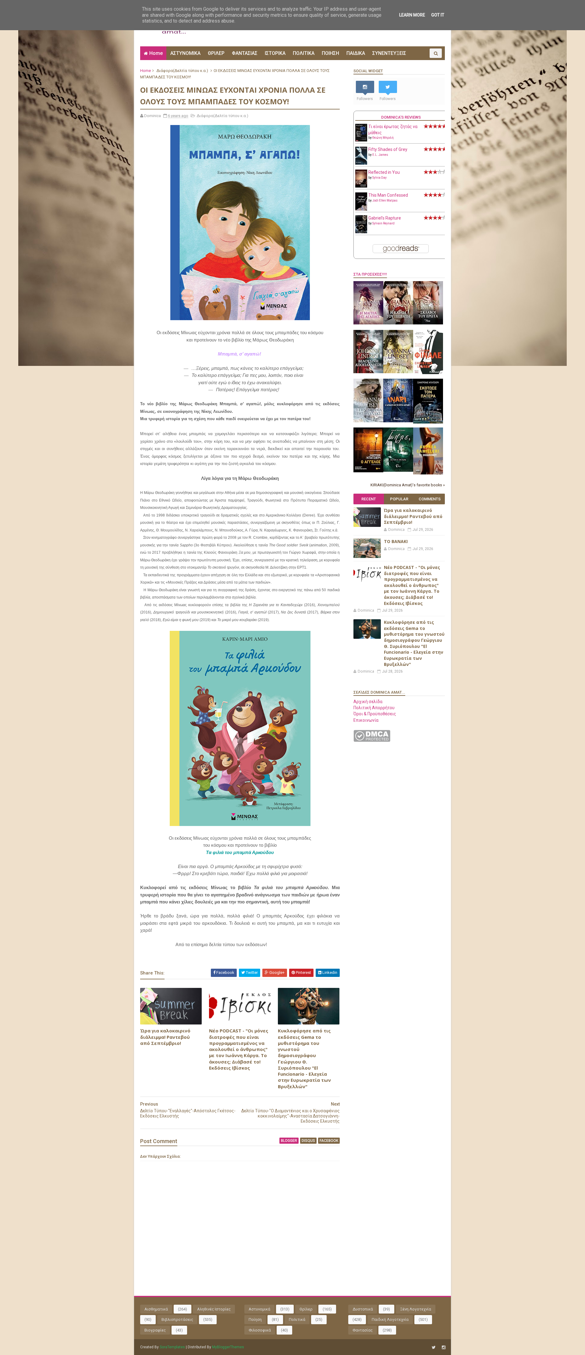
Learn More (412, 15)
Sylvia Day (379, 177)
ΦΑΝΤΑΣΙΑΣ (244, 53)
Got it (437, 15)
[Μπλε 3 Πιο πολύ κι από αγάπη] (398, 470)
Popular (399, 499)
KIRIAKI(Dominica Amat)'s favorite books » (407, 485)
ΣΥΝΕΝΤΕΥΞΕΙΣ (389, 53)
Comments (430, 499)
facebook (329, 1141)
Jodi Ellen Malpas (385, 200)
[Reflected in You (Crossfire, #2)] (361, 186)
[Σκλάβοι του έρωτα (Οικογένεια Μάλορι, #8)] (428, 322)
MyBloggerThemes (228, 1347)
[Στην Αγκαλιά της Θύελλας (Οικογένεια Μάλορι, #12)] (368, 420)
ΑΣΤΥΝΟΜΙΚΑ (185, 53)
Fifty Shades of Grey (387, 149)
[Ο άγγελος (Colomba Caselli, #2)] (368, 470)
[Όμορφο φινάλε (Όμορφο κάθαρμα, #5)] (428, 372)
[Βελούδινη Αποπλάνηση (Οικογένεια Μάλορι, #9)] (368, 371)
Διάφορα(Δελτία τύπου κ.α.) (182, 70)
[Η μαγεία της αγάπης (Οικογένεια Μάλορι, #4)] (368, 322)
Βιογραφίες (155, 1330)
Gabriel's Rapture (384, 218)
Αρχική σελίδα (367, 701)
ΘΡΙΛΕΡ (216, 53)
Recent (368, 499)
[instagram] (443, 1347)
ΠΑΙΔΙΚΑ (355, 53)
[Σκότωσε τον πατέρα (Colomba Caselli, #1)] (428, 422)
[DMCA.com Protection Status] (371, 740)
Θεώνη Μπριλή (383, 137)
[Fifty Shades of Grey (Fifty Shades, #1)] (361, 163)
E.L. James (380, 154)
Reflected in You (384, 172)
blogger (289, 1141)
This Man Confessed (388, 195)
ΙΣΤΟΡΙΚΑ (275, 53)
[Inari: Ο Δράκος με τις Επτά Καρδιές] (398, 420)
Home (156, 53)
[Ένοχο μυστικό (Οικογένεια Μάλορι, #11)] (398, 371)
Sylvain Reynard (383, 223)
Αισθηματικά (156, 1309)
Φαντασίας (363, 1330)
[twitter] (434, 1347)
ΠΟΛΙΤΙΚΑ (303, 53)
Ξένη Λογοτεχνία (415, 1309)
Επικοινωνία (365, 720)
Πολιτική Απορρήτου (374, 707)
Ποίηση (255, 1319)
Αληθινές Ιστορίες (214, 1309)
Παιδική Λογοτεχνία (390, 1319)
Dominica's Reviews (401, 117)
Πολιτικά (297, 1319)
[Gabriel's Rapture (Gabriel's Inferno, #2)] (361, 231)
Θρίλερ (306, 1309)
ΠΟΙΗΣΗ (330, 53)
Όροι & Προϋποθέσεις (374, 713)
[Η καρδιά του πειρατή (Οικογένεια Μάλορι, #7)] (398, 322)
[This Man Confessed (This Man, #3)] (361, 209)
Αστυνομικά (259, 1309)
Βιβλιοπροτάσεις (177, 1319)
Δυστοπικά (363, 1309)
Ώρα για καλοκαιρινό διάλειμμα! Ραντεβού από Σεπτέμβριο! (165, 1037)
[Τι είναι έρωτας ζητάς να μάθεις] (361, 140)
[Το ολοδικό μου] (428, 472)
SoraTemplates (172, 1347)
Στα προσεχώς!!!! (370, 274)
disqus (308, 1141)
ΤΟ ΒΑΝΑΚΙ (396, 541)
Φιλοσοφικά (260, 1330)
